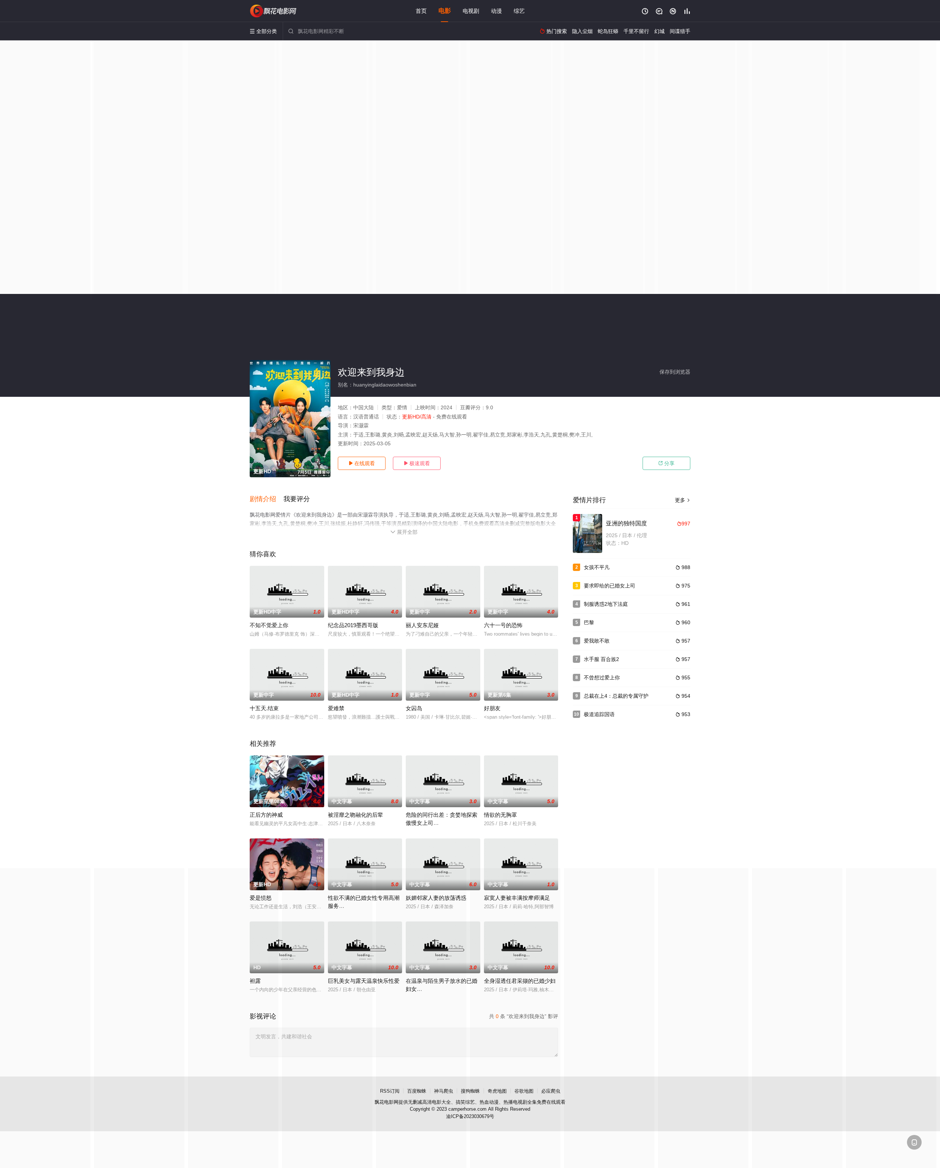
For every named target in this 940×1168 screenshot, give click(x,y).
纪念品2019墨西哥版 (353, 625)
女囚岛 (414, 708)
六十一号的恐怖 (503, 625)
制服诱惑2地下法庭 (606, 604)
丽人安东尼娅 (422, 625)
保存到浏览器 (674, 372)
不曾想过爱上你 (602, 677)
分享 (666, 463)
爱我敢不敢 (597, 641)
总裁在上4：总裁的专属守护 (616, 696)
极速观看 (417, 463)
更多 (682, 500)
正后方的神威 (266, 815)
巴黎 (589, 622)
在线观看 (361, 463)
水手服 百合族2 (601, 659)
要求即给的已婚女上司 (609, 586)
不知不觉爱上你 (269, 625)
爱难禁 (336, 708)
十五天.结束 (264, 708)
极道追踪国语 (599, 714)
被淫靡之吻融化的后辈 (355, 815)
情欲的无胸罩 (500, 815)
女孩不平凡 (597, 567)
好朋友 (492, 708)
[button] (266, 499)
